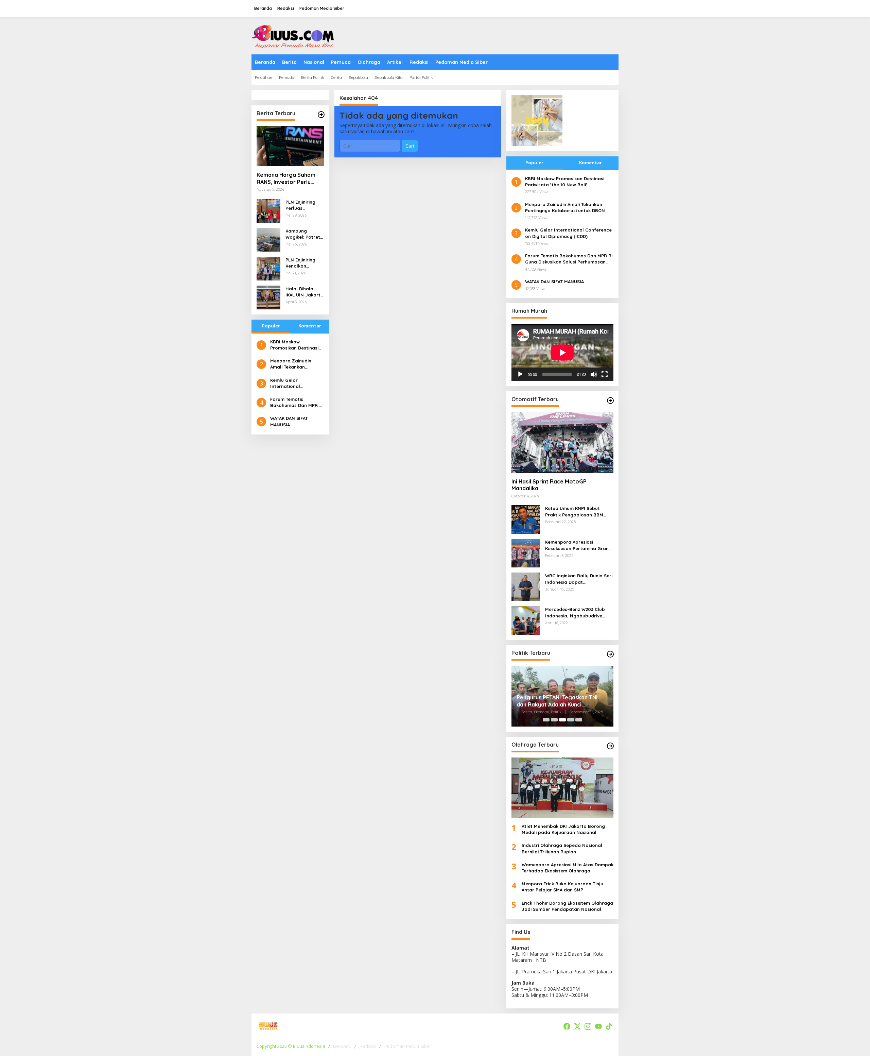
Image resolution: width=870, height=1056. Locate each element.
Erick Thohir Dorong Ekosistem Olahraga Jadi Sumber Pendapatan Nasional (567, 906)
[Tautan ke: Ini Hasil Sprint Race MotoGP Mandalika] (562, 442)
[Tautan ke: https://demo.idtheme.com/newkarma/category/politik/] (610, 654)
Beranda (342, 1046)
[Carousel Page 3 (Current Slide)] (562, 719)
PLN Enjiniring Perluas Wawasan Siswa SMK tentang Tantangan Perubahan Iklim (303, 205)
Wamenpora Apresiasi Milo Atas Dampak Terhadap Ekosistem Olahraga (567, 867)
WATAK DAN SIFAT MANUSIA (289, 421)
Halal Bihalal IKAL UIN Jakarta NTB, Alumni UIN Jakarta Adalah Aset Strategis (304, 292)
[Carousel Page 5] (578, 719)
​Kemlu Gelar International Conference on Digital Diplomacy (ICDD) (295, 383)
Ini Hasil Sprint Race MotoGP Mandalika (549, 485)
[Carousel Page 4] (570, 719)
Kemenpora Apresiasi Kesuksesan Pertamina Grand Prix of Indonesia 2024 (578, 545)
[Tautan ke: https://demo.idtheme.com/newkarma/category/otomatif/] (610, 400)
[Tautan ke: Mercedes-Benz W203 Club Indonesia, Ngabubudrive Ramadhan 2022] (525, 620)
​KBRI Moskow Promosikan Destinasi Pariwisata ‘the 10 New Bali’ (295, 345)
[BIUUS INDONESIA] (293, 35)
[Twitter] (577, 1026)
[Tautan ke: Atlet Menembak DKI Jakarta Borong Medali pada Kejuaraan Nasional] (562, 787)
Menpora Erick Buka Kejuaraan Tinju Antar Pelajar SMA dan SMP (562, 886)
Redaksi (368, 1046)
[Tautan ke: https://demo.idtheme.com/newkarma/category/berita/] (321, 114)
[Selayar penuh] (604, 374)
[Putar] (520, 374)
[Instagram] (588, 1026)
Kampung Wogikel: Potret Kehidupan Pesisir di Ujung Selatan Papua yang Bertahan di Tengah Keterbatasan (302, 234)
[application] (562, 352)
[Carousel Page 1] (546, 719)
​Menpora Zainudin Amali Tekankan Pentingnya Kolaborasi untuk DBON (296, 364)
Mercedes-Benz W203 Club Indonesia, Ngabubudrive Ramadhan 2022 (575, 612)
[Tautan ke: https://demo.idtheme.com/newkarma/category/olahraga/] (610, 746)
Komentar (309, 326)
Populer (271, 326)
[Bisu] (593, 374)
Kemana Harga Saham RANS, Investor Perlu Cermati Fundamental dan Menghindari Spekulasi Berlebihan (286, 178)
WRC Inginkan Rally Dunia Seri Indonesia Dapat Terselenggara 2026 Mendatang (578, 579)
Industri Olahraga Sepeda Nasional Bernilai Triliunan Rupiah (562, 848)
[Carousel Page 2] (554, 719)
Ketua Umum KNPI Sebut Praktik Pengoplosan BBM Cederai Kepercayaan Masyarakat (574, 511)
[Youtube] (598, 1026)
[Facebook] (566, 1026)
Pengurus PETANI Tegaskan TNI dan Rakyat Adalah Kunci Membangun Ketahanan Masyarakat (557, 701)
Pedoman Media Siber (407, 1046)
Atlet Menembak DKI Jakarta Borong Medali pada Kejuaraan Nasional (563, 829)
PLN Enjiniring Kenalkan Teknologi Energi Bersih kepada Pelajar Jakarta (303, 263)
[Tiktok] (609, 1026)
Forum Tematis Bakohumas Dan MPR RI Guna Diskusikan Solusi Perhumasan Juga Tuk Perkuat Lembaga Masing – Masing (297, 402)
